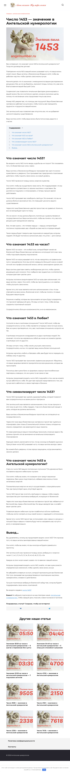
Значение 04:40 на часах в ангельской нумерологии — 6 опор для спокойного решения (50, 646)
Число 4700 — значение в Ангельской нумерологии (47, 674)
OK (44, 769)
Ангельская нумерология (21, 13)
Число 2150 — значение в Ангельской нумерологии (47, 704)
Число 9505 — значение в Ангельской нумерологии (17, 704)
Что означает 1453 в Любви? (22, 139)
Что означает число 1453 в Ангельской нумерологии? (32, 145)
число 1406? (26, 590)
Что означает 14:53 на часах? (22, 135)
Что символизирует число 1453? (24, 142)
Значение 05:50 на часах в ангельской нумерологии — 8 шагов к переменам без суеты (18, 646)
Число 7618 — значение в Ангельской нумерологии (47, 732)
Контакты (12, 747)
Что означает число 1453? (21, 132)
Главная (9, 13)
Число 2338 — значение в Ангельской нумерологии (17, 732)
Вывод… (15, 148)
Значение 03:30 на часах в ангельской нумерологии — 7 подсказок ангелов (18, 675)
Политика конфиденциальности (21, 741)
